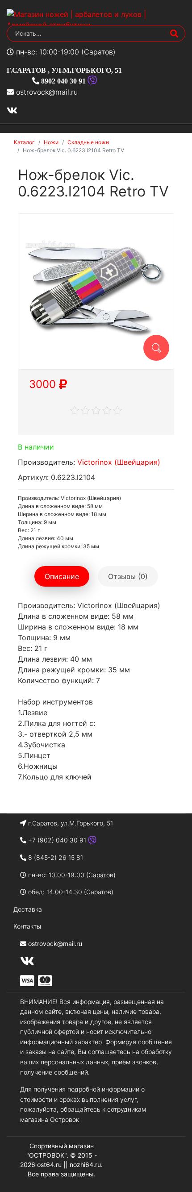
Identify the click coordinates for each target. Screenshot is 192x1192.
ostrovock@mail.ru (47, 92)
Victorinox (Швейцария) (118, 462)
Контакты (27, 926)
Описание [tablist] (62, 576)
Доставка (27, 909)
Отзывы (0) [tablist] (128, 576)
